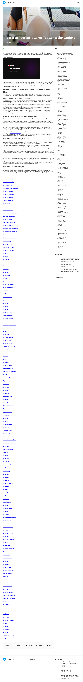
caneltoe (5, 309)
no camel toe (6, 415)
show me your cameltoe (9, 325)
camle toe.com (7, 639)
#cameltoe (6, 552)
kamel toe (5, 402)
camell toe (6, 362)
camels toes (6, 437)
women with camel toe (9, 216)
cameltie (5, 626)
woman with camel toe (9, 635)
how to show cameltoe (9, 548)
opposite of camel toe (9, 598)
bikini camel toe (7, 234)
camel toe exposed (8, 343)
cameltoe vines (7, 611)
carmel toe (6, 427)
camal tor (5, 561)
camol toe (5, 353)
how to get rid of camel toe (10, 222)
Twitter (30, 645)
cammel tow (6, 545)
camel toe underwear (8, 194)
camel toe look (7, 567)
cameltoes (6, 259)
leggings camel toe (8, 315)
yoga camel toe (7, 207)
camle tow (6, 458)
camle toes (6, 474)
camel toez (6, 421)
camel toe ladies (7, 365)
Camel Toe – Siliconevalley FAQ (64, 55)
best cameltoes (7, 520)
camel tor (5, 303)
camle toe (5, 272)
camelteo (5, 579)
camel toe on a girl (8, 592)
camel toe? (6, 589)
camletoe (5, 331)
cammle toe (6, 393)
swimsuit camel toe (8, 287)
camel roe (5, 524)
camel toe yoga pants (9, 225)
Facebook (19, 645)
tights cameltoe (7, 381)
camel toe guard (7, 297)
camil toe (5, 356)
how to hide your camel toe (10, 595)
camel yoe (6, 446)
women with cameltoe (9, 346)
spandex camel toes (8, 539)
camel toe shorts (7, 244)
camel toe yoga (7, 241)
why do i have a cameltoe (9, 443)
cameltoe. (5, 455)
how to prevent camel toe (10, 231)
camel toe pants (7, 219)
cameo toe (6, 461)
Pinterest (41, 645)
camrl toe (5, 511)
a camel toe (6, 322)
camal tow (6, 387)
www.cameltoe (7, 377)
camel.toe (5, 269)
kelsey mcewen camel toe (10, 213)
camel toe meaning (8, 210)
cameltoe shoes (7, 508)
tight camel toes (7, 409)
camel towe (6, 617)
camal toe (5, 262)
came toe (5, 374)
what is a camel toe (8, 179)
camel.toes (6, 530)
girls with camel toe (8, 349)
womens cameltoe (8, 607)
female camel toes (8, 405)
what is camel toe (7, 185)
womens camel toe (8, 337)
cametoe (5, 390)
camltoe (5, 399)
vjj (3, 281)
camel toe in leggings (8, 250)
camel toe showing (8, 533)
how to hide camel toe (9, 247)
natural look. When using (15, 133)
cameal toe (6, 492)
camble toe (6, 614)
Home (78, 2)
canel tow (5, 489)
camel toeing (6, 471)
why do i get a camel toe (9, 440)
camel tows (6, 334)
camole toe (6, 505)
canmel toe (6, 629)
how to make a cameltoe (9, 517)
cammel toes (6, 555)
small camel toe (7, 294)
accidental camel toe (8, 318)
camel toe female (7, 558)
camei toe (5, 632)
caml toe (5, 496)
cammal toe (6, 480)
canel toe (5, 278)
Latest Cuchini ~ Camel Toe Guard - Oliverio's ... (66, 52)
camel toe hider (7, 340)
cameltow (5, 359)
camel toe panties (8, 191)
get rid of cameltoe (8, 368)
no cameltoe (6, 433)
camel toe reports (8, 483)
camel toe (5, 175)
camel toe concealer (8, 182)
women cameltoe (7, 430)
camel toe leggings (8, 197)
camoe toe (6, 542)
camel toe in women (8, 620)
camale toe (6, 477)
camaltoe (5, 306)
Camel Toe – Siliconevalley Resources (64, 53)
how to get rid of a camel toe (10, 228)
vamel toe (5, 601)
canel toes (6, 499)
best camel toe (7, 203)
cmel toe (5, 623)
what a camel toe (7, 464)
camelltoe (6, 604)
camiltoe (5, 468)
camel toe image (7, 583)
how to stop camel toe (9, 238)
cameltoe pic (6, 275)
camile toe (6, 486)
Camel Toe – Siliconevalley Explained (65, 54)
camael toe (6, 514)
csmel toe (5, 452)
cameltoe (5, 256)
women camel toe (7, 290)
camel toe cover (7, 312)
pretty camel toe (7, 573)
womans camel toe (8, 527)
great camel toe (7, 396)
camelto (5, 300)
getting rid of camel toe (9, 371)
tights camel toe (7, 412)
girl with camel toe (8, 570)
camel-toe (6, 536)
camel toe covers (7, 586)
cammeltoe (6, 384)
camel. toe (6, 564)
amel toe (5, 576)
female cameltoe (7, 502)
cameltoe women (7, 424)
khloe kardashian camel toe (10, 188)
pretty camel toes (8, 449)
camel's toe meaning (8, 284)
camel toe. (6, 328)
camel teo (5, 418)
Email (50, 645)
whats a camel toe (8, 200)
